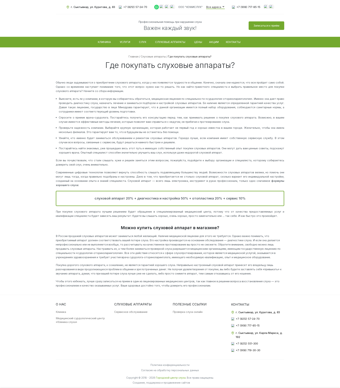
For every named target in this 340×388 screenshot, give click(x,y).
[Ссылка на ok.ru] (271, 6)
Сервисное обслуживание (131, 312)
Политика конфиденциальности (170, 364)
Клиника (61, 312)
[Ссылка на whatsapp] (156, 6)
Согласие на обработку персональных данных (170, 370)
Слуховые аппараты (153, 56)
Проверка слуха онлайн (188, 312)
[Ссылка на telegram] (167, 6)
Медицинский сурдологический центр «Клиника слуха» (80, 320)
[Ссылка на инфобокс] (90, 7)
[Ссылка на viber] (162, 6)
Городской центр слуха (171, 377)
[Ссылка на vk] (266, 6)
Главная (133, 56)
